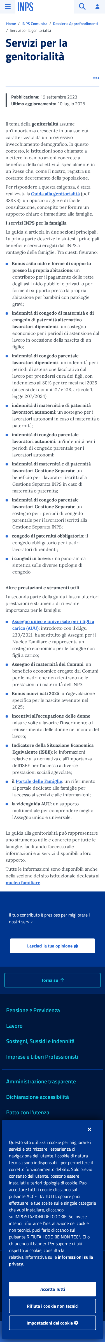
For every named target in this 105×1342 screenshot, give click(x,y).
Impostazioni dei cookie (50, 1322)
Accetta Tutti (52, 1289)
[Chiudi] (89, 1129)
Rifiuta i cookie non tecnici (52, 1306)
